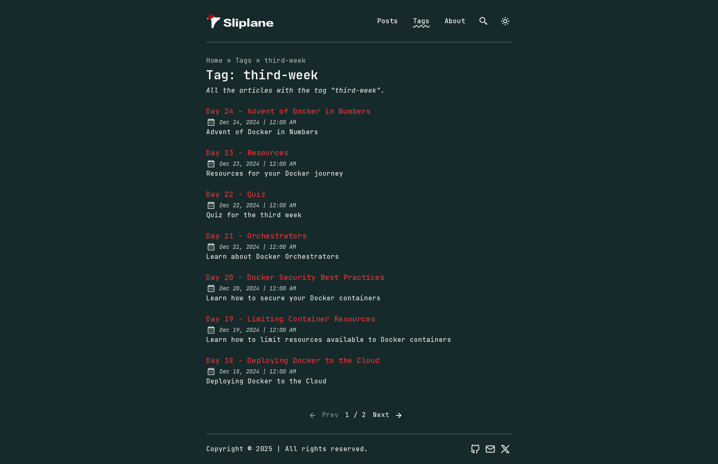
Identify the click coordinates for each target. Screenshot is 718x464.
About (455, 21)
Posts (387, 21)
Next (383, 414)
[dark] (505, 21)
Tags (421, 21)
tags (243, 60)
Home (214, 60)
